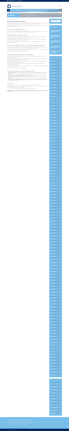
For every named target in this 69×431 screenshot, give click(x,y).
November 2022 (53, 194)
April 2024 (52, 144)
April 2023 (52, 179)
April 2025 (52, 108)
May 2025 (52, 105)
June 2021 (52, 244)
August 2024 (53, 132)
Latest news (33, 10)
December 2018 (53, 333)
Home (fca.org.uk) (30, 424)
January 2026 (53, 81)
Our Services (20, 10)
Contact (44, 10)
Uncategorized (53, 413)
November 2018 (53, 336)
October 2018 (53, 339)
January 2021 (53, 259)
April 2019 (52, 321)
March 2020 (53, 289)
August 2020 (53, 274)
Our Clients (39, 10)
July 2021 (52, 241)
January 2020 (53, 295)
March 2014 (53, 369)
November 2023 (53, 158)
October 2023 (53, 161)
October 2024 (53, 126)
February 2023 (53, 185)
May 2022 (52, 212)
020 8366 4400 (19, 0)
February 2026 (53, 78)
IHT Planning (53, 392)
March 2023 (53, 182)
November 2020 (53, 265)
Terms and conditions (59, 421)
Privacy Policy (53, 421)
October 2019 (53, 303)
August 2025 (53, 96)
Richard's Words (53, 410)
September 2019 (53, 306)
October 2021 (53, 232)
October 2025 (53, 90)
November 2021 (53, 229)
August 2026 (53, 61)
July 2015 (52, 357)
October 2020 (53, 268)
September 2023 (53, 164)
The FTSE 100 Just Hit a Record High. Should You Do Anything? (55, 31)
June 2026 (52, 67)
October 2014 (53, 363)
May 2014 (52, 366)
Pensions (11, 15)
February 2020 (53, 292)
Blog (51, 383)
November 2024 (53, 123)
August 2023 (53, 167)
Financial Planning (54, 389)
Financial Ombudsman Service (47, 421)
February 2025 (53, 114)
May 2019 (52, 318)
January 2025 (53, 117)
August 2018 (53, 345)
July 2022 (52, 206)
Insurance (52, 395)
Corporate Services (54, 386)
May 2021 (52, 247)
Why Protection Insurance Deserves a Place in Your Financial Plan (55, 51)
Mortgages (26, 10)
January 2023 (53, 188)
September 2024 (53, 129)
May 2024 (52, 141)
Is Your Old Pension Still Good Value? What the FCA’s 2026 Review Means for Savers (55, 41)
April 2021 (52, 250)
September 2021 (53, 235)
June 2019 (52, 315)
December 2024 (53, 120)
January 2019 (53, 330)
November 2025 (53, 87)
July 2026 (52, 64)
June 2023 (52, 173)
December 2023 (53, 155)
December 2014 (53, 360)
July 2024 (52, 135)
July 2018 (52, 348)
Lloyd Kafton (25, 91)
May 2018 (52, 354)
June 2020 (52, 280)
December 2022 (53, 191)
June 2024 (52, 138)
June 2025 (52, 102)
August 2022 (53, 203)
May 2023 (52, 176)
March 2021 (53, 253)
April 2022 (52, 215)
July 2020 (52, 277)
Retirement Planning (54, 407)
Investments (53, 398)
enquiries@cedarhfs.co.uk (12, 0)
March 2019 (53, 324)
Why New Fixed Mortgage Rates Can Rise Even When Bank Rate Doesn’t (55, 47)
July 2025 (52, 99)
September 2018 (53, 342)
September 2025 (53, 93)
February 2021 (53, 256)
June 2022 (52, 209)
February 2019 (53, 327)
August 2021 (53, 238)
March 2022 (53, 218)
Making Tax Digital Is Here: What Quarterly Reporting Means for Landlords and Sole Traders (56, 36)
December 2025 (53, 84)
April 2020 (52, 286)
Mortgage (52, 401)
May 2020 (52, 283)
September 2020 (53, 271)
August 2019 (53, 309)
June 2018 (52, 351)
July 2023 (52, 170)
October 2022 (53, 197)
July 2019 (52, 312)
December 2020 (53, 262)
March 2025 (53, 111)
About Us (13, 10)
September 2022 (53, 200)
